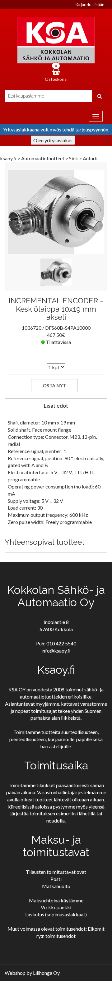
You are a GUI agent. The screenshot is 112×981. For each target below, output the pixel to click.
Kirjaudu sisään (90, 4)
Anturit (90, 158)
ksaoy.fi (8, 158)
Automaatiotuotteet (43, 158)
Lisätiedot (56, 405)
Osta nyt (54, 385)
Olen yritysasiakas (52, 140)
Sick (74, 158)
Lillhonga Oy (46, 973)
